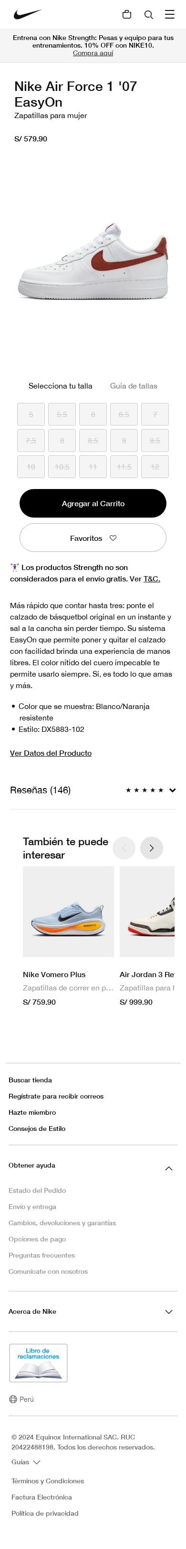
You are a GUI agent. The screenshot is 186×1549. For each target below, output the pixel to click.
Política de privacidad (45, 1513)
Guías (21, 1462)
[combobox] (149, 14)
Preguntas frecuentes (42, 1255)
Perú (27, 1399)
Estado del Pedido (37, 1190)
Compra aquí (93, 53)
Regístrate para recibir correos (56, 1096)
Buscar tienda (30, 1080)
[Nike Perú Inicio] (28, 14)
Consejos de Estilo (37, 1128)
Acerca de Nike (32, 1311)
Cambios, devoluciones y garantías (62, 1223)
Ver (145, 578)
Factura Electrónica (41, 1497)
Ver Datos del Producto (51, 752)
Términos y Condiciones (47, 1481)
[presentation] (151, 848)
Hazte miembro (32, 1112)
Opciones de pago (37, 1239)
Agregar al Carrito (93, 503)
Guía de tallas (133, 385)
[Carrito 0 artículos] (126, 14)
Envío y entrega (32, 1206)
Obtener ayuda (32, 1165)
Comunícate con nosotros (48, 1271)
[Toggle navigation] (170, 14)
